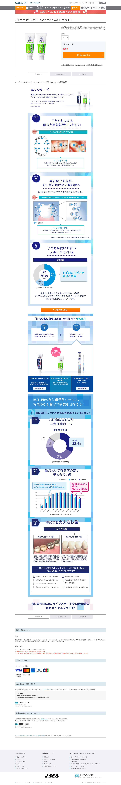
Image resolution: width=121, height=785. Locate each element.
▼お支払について (80, 65)
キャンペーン (20, 8)
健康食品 (30, 8)
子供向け (43, 735)
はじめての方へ (21, 757)
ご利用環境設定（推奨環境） (79, 759)
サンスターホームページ (22, 782)
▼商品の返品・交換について (94, 65)
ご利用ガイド (20, 759)
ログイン (94, 8)
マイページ (44, 718)
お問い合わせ (47, 689)
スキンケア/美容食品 (39, 8)
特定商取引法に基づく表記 (78, 768)
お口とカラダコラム (22, 768)
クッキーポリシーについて (78, 766)
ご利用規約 (74, 761)
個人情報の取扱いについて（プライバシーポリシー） (86, 764)
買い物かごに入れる (83, 55)
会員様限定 (85, 8)
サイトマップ (20, 766)
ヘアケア (48, 8)
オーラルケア (58, 8)
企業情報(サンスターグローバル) (42, 782)
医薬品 (67, 8)
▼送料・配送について (67, 65)
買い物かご (75, 8)
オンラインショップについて (79, 757)
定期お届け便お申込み (50, 766)
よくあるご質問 (21, 761)
